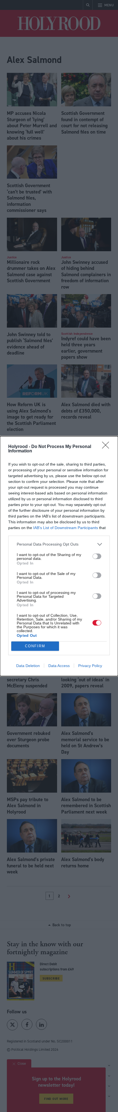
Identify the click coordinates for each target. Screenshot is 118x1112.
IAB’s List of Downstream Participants (65, 527)
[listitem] (59, 544)
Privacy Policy (90, 665)
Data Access (59, 665)
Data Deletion (28, 665)
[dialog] (59, 556)
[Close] (107, 447)
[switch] (96, 556)
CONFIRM (35, 646)
